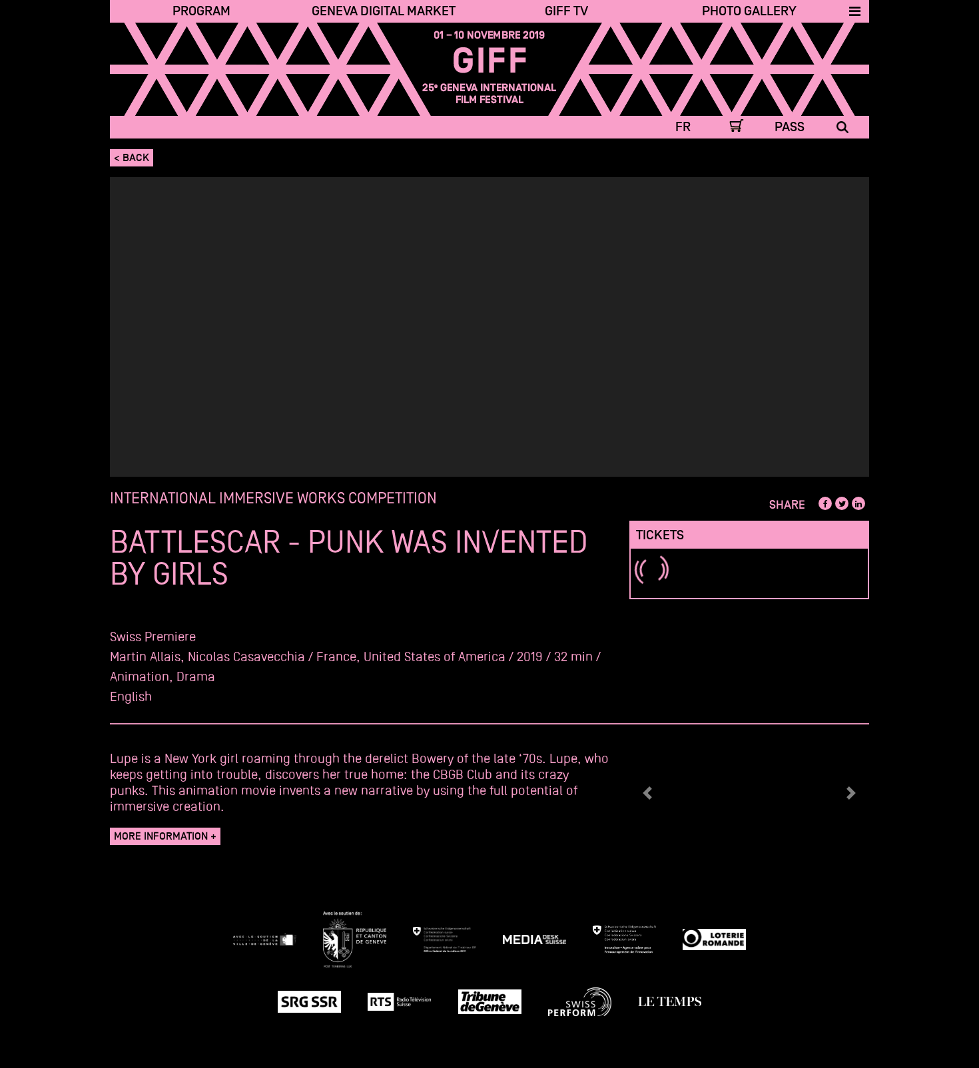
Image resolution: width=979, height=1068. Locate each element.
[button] (647, 792)
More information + (165, 836)
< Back (131, 157)
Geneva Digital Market (384, 11)
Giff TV (566, 11)
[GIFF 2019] (489, 69)
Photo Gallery (749, 11)
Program (201, 11)
